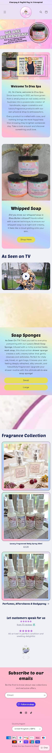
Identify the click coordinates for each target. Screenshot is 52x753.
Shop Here (26, 240)
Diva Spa (21, 746)
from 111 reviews (24, 625)
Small (26, 380)
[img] (26, 621)
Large (26, 387)
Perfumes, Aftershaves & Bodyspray (24, 603)
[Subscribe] (44, 695)
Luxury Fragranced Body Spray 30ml (26, 544)
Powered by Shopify (32, 746)
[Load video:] (26, 276)
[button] (4, 12)
